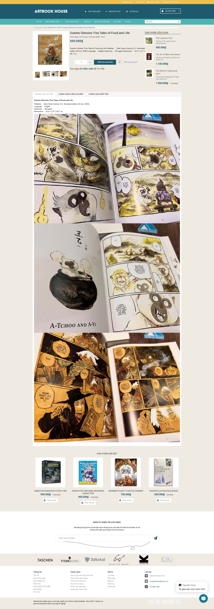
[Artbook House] (57, 11)
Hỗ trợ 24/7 (133, 11)
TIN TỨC (128, 22)
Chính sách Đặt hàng (78, 586)
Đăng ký (141, 2)
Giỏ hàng (111, 584)
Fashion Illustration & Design (163, 491)
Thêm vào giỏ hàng (105, 62)
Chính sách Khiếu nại (78, 581)
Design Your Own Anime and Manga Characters (88, 492)
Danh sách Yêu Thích (170, 2)
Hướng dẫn (111, 586)
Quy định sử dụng (76, 584)
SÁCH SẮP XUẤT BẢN (102, 22)
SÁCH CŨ (87, 22)
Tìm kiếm (111, 575)
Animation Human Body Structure (50, 491)
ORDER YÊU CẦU (114, 11)
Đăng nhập (128, 2)
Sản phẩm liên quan (156, 32)
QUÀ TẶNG (117, 22)
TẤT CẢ (38, 22)
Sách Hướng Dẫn (52, 22)
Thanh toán (154, 2)
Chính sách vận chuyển (78, 578)
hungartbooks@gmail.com (159, 581)
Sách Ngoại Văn (71, 22)
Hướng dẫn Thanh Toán (78, 589)
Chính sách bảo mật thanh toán (81, 575)
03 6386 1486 (86, 69)
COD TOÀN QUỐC (94, 11)
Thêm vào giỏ (51, 500)
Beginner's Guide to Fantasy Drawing (126, 491)
